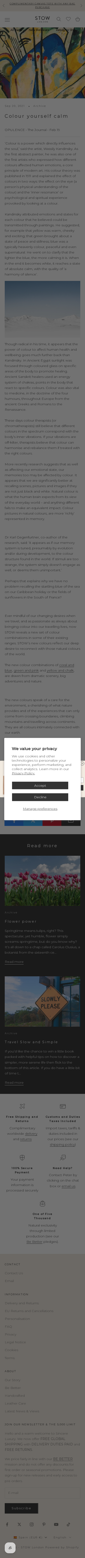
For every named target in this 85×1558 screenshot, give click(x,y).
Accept (40, 785)
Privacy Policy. (23, 773)
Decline (40, 797)
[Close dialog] (82, 763)
